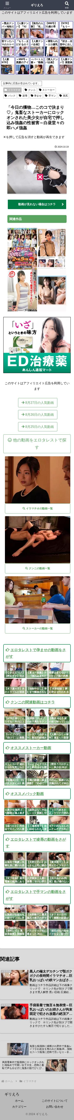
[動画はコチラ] (37, 191)
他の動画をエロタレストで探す (39, 443)
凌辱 (24, 95)
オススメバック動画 (27, 794)
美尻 (65, 95)
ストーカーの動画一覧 (39, 628)
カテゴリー (19, 1106)
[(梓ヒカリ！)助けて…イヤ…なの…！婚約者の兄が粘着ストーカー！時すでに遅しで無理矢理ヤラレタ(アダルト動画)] (37, 599)
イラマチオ (14, 89)
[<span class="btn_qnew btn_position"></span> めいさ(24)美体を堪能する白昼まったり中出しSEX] (52, 309)
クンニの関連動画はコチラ (32, 702)
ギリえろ (37, 5)
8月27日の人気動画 (39, 402)
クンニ (32, 89)
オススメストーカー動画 (30, 748)
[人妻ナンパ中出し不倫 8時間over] (22, 268)
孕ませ (38, 95)
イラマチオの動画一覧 (39, 508)
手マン (52, 95)
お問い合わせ (54, 1106)
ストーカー (48, 89)
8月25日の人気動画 (39, 426)
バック (11, 95)
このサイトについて (55, 1100)
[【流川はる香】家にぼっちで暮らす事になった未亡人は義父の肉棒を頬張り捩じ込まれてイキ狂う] (37, 479)
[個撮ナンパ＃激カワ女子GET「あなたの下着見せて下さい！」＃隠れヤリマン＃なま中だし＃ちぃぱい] (22, 309)
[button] (66, 724)
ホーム (19, 1100)
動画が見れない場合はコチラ (37, 204)
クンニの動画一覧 (39, 568)
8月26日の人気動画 (39, 414)
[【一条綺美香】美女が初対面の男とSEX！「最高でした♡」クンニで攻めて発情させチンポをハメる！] (37, 539)
